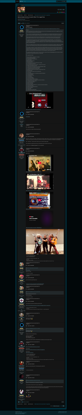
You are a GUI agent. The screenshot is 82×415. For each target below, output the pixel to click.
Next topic (23, 19)
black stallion (21, 365)
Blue (60, 12)
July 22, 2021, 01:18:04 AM (31, 392)
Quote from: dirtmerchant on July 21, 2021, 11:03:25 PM (33, 328)
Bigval (22, 379)
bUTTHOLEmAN (22, 152)
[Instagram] (62, 9)
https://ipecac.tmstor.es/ (29, 352)
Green (59, 12)
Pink (64, 12)
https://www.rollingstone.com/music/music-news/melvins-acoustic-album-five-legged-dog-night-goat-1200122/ (43, 28)
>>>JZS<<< (22, 394)
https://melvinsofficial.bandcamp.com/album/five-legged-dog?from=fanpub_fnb (38, 305)
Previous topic (20, 19)
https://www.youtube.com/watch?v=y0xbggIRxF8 (33, 190)
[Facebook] (58, 9)
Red (58, 12)
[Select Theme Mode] (25, 1)
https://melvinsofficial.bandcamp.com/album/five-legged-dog (35, 349)
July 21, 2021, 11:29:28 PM (31, 344)
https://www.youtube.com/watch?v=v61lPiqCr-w (33, 109)
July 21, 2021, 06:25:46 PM (30, 114)
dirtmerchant (21, 317)
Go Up (65, 412)
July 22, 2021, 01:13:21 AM (31, 377)
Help (58, 412)
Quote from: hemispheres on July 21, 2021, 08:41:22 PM (33, 291)
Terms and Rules (62, 412)
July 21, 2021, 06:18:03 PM (29, 27)
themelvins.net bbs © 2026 (63, 411)
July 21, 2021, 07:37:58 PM (30, 136)
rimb (22, 29)
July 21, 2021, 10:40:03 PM (30, 301)
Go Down (19, 23)
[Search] (62, 1)
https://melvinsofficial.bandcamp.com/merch (33, 346)
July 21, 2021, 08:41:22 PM (30, 277)
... (26, 23)
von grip (21, 267)
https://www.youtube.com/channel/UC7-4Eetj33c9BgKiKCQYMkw (35, 283)
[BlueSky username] (60, 9)
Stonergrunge (21, 303)
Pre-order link (28, 116)
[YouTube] (64, 9)
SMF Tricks (20, 411)
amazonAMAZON (22, 138)
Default (57, 12)
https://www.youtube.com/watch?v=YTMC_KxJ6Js (33, 171)
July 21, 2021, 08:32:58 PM (30, 265)
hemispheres (21, 279)
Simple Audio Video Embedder (19, 413)
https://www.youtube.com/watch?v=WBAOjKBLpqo (33, 227)
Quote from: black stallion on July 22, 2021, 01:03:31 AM (33, 380)
